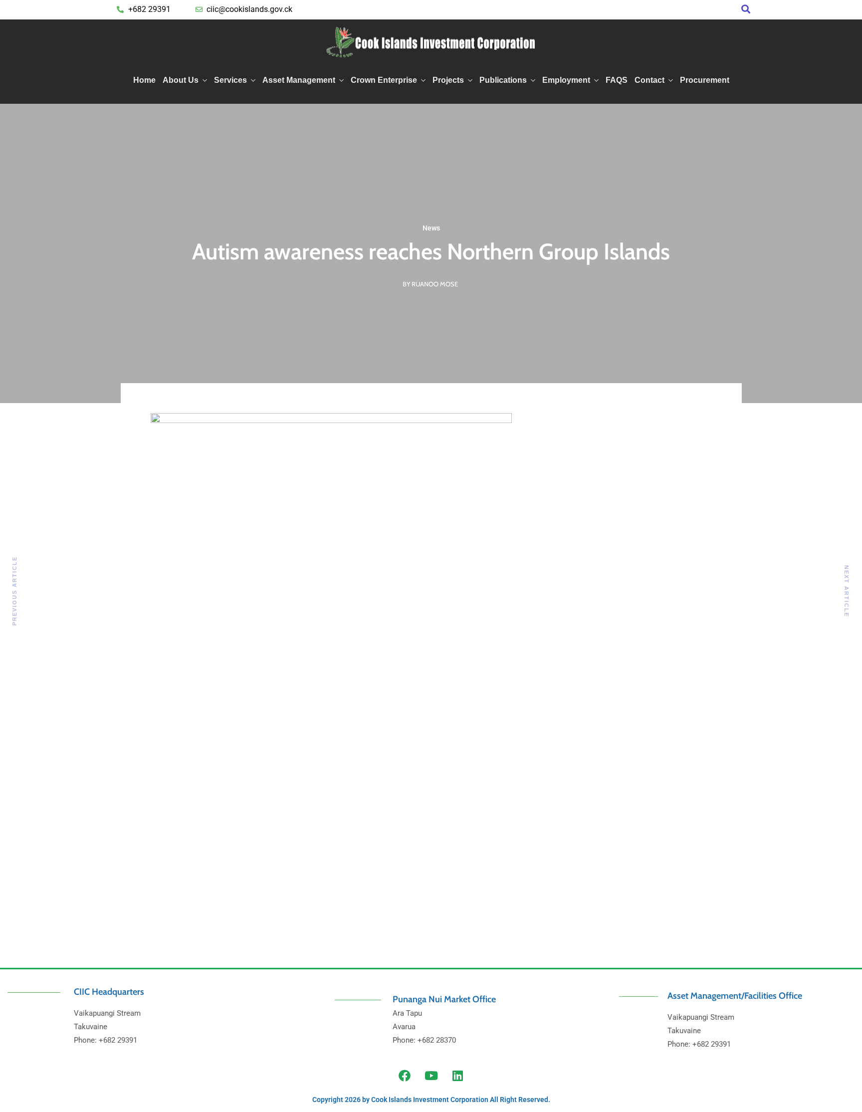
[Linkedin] (457, 1076)
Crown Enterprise (384, 80)
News (431, 228)
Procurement (704, 80)
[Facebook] (405, 1076)
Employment (566, 80)
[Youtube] (431, 1076)
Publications (503, 80)
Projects (448, 80)
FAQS (617, 80)
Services (230, 80)
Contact (649, 80)
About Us (181, 80)
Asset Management (298, 80)
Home (144, 80)
